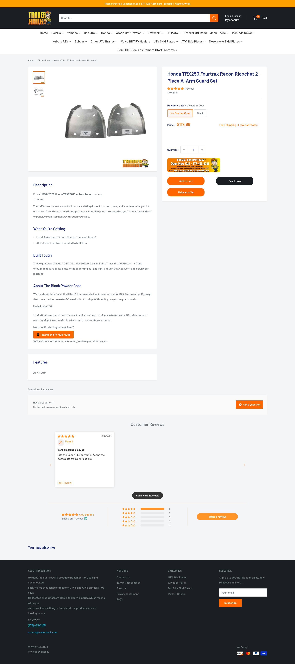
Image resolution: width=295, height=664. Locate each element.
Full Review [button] (65, 482)
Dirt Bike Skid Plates (180, 588)
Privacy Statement (128, 593)
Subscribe (230, 602)
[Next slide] (244, 465)
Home (31, 60)
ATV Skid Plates (177, 582)
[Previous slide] (50, 465)
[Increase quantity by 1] (202, 149)
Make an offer (186, 192)
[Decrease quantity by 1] (184, 149)
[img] (66, 436)
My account (232, 19)
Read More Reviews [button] (147, 495)
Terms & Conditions (128, 582)
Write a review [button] (217, 516)
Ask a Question (251, 404)
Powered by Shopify (38, 651)
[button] (175, 88)
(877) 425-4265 (37, 625)
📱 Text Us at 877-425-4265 (53, 334)
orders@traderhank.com (42, 632)
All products (44, 60)
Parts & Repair (176, 593)
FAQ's (120, 599)
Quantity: (172, 149)
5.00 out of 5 (86, 514)
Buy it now (234, 181)
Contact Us (123, 577)
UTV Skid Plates (177, 577)
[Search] (214, 18)
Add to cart (186, 181)
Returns (122, 588)
